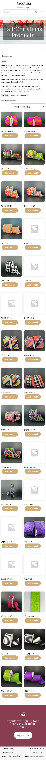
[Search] (36, 12)
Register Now (23, 735)
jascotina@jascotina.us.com (35, 756)
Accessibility (16, 756)
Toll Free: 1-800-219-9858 (35, 748)
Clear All (5, 96)
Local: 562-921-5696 (38, 752)
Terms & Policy (7, 756)
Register (20, 8)
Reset (4, 61)
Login (27, 8)
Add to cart (10, 135)
